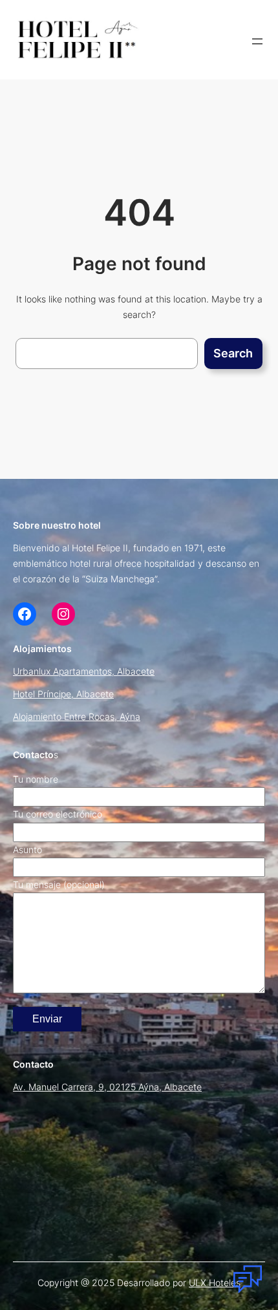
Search (233, 353)
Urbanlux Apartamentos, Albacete (84, 671)
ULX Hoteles (215, 1282)
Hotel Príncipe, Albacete (63, 693)
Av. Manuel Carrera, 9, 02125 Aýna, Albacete (107, 1086)
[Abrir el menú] (257, 41)
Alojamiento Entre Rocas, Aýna (76, 716)
